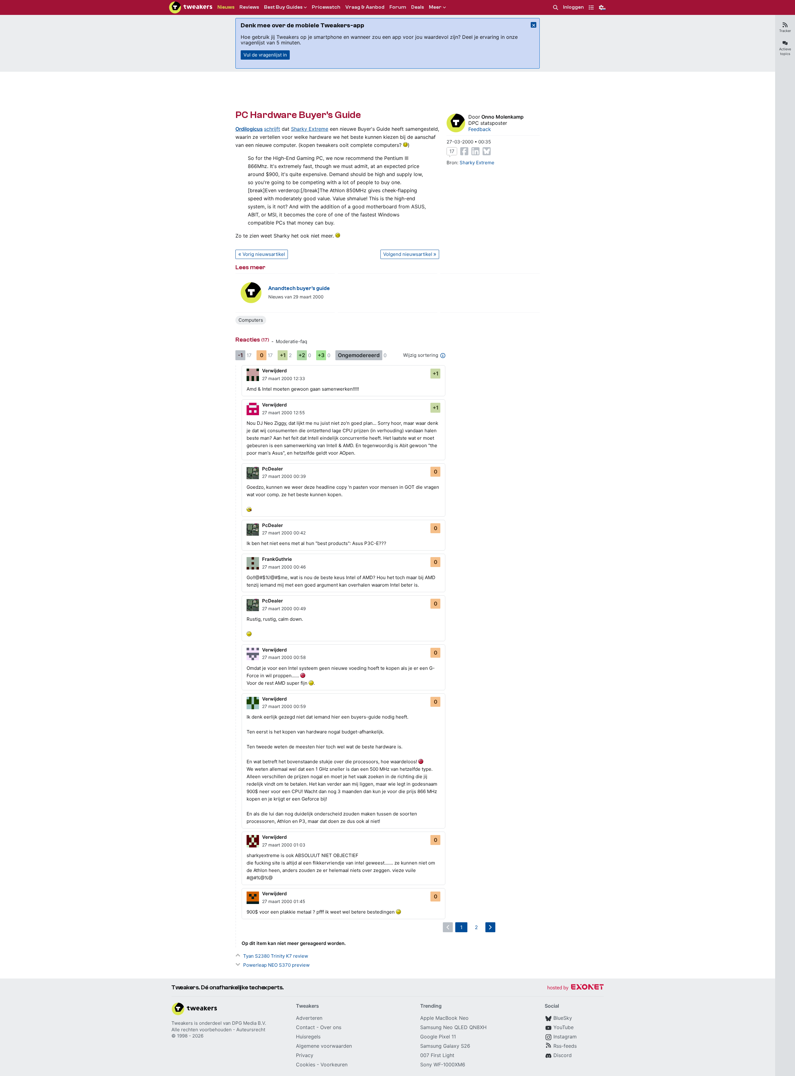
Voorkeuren (334, 1064)
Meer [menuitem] (435, 7)
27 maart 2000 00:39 (284, 476)
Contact (305, 1027)
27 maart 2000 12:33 (283, 378)
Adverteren (309, 1018)
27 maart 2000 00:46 (284, 567)
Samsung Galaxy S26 (445, 1046)
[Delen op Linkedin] (475, 151)
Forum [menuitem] (397, 7)
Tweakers (182, 1023)
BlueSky (562, 1018)
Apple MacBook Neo (444, 1018)
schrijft (272, 129)
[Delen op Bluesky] (487, 151)
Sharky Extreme (309, 129)
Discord (562, 1055)
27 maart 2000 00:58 (284, 657)
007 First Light (437, 1055)
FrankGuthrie (277, 559)
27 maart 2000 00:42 (284, 532)
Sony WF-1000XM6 (442, 1064)
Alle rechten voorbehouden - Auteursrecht (218, 1030)
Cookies (305, 1064)
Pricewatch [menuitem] (326, 7)
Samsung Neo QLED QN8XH (453, 1027)
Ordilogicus (249, 129)
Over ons (330, 1027)
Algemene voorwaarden (324, 1046)
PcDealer (272, 469)
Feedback (479, 129)
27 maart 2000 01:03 (283, 844)
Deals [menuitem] (417, 7)
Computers (250, 320)
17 (451, 151)
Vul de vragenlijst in (265, 55)
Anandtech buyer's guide (299, 288)
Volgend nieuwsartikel (407, 254)
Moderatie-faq (291, 341)
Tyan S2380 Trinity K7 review (275, 956)
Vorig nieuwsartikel (264, 254)
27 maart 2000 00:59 (284, 706)
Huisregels (308, 1036)
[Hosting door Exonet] (575, 988)
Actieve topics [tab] (785, 51)
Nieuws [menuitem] (225, 7)
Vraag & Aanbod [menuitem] (364, 7)
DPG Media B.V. (249, 1023)
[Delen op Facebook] (464, 151)
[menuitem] (556, 7)
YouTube (563, 1027)
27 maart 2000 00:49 (284, 608)
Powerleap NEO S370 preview (276, 965)
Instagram (565, 1036)
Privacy (304, 1055)
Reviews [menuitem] (249, 7)
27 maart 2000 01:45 (283, 901)
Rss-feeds (565, 1046)
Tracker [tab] (785, 31)
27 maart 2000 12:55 (283, 412)
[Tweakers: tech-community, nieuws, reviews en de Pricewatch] (190, 7)
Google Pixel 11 (438, 1036)
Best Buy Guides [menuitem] (283, 7)
